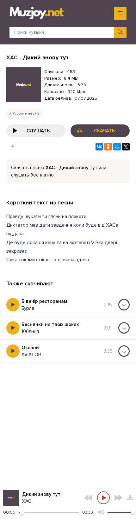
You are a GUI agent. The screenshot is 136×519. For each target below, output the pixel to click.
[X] (126, 146)
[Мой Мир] (117, 146)
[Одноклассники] (108, 146)
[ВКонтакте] (99, 146)
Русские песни (25, 113)
